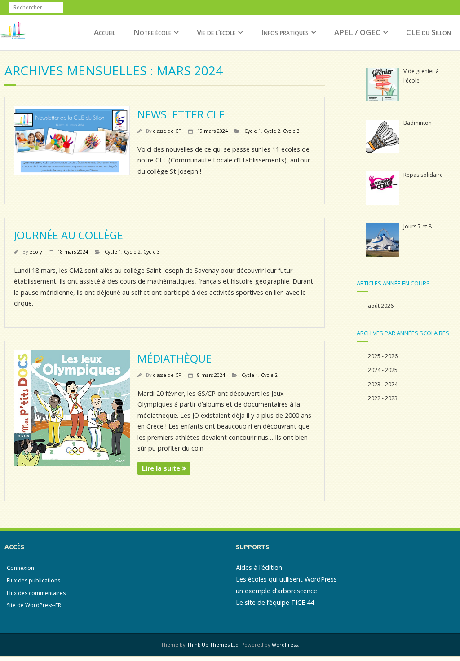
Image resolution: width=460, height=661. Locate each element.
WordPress (285, 644)
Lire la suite (161, 468)
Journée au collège (68, 235)
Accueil (104, 32)
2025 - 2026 (383, 356)
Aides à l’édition (259, 567)
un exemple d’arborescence (276, 591)
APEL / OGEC (357, 32)
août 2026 (381, 306)
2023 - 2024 (383, 384)
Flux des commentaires (36, 593)
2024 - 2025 (383, 370)
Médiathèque (174, 358)
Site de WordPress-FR (34, 605)
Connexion (20, 568)
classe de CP (167, 130)
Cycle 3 (291, 130)
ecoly (35, 251)
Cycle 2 (272, 130)
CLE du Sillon (428, 32)
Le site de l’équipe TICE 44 (275, 602)
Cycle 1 (252, 130)
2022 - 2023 (383, 398)
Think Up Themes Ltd (213, 644)
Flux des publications (33, 580)
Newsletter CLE (181, 114)
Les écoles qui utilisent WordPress (286, 579)
